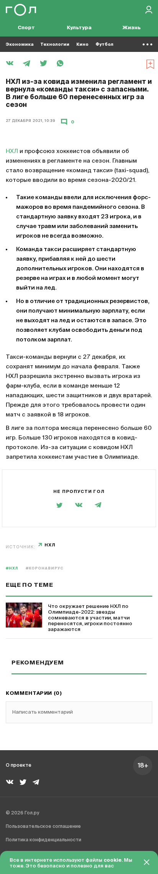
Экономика (19, 44)
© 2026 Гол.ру (22, 813)
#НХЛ (12, 568)
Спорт (26, 27)
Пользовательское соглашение (43, 826)
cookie (113, 860)
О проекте (18, 765)
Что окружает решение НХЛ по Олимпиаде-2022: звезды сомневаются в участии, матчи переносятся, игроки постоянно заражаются (90, 618)
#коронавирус (44, 568)
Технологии (54, 44)
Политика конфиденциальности (43, 840)
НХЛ (12, 151)
